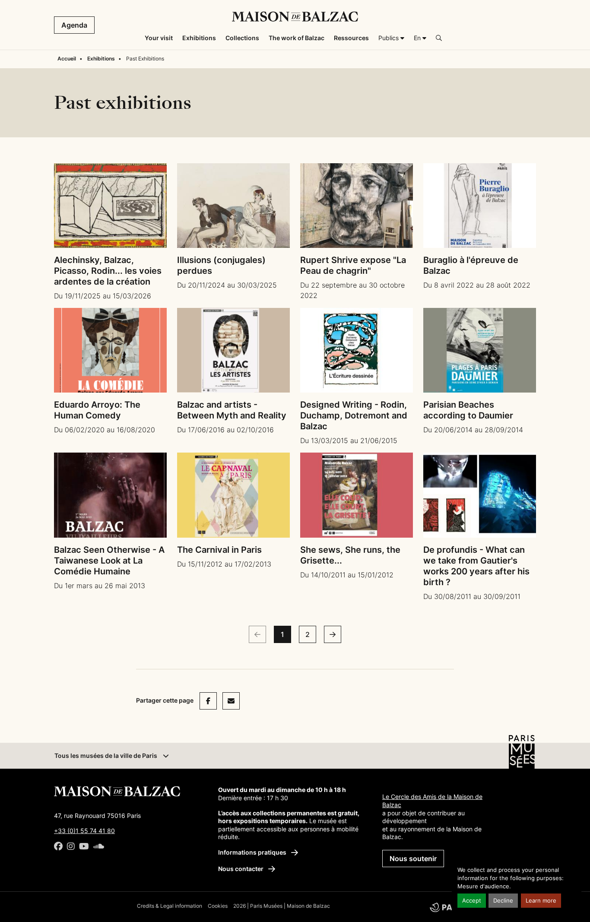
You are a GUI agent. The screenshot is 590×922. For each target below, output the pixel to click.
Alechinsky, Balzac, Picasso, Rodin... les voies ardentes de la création (108, 271)
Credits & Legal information (169, 906)
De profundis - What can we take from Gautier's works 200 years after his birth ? (476, 566)
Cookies (218, 906)
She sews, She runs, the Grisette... (350, 555)
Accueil (66, 58)
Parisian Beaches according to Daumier (468, 410)
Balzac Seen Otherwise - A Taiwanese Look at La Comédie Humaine (109, 561)
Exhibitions (101, 58)
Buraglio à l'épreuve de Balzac (470, 265)
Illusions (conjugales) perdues (221, 265)
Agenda (74, 25)
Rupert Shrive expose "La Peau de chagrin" (353, 265)
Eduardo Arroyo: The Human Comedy (97, 410)
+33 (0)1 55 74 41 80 (84, 830)
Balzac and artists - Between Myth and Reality (231, 410)
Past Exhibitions (145, 58)
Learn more (541, 900)
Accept (471, 900)
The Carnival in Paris (219, 550)
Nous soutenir (413, 858)
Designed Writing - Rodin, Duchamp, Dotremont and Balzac (353, 415)
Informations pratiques (253, 852)
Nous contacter (241, 868)
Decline (503, 900)
